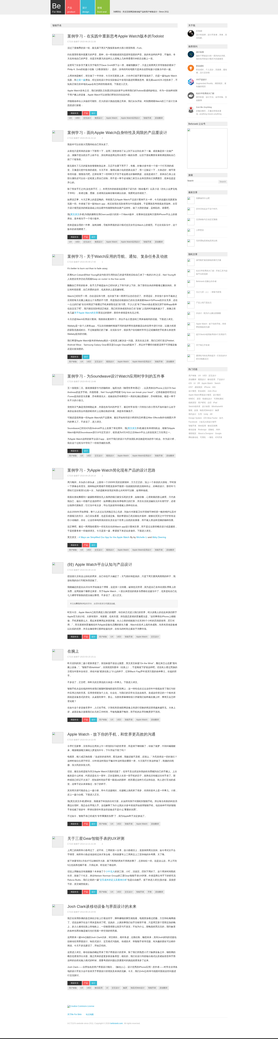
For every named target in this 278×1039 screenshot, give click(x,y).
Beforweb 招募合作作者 (206, 281)
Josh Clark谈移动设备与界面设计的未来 (102, 906)
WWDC (192, 399)
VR (198, 383)
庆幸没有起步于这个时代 (206, 209)
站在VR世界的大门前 (205, 93)
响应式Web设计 (137, 988)
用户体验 (73, 361)
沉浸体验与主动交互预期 (206, 219)
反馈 (196, 410)
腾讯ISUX (80, 603)
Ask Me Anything (204, 107)
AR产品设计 (201, 79)
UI (107, 988)
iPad (215, 402)
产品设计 (221, 379)
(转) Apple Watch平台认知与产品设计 (100, 564)
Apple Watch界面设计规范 (200, 395)
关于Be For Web (74, 1014)
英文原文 (74, 214)
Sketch (217, 383)
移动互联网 (212, 426)
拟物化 (211, 429)
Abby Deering (159, 537)
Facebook (193, 422)
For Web (56, 7)
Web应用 (202, 426)
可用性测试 (218, 399)
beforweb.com (116, 1023)
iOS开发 (218, 437)
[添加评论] (100, 42)
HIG (214, 387)
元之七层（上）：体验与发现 (208, 292)
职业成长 (200, 66)
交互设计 (87, 118)
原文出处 (111, 603)
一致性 (210, 437)
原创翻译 (159, 118)
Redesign (202, 429)
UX (70, 118)
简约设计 (192, 414)
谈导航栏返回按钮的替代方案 (208, 260)
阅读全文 (75, 113)
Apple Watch (111, 118)
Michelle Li (141, 537)
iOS (190, 383)
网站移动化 (193, 437)
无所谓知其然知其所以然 (206, 241)
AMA (218, 429)
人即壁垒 (200, 230)
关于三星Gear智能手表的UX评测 (96, 838)
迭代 (221, 418)
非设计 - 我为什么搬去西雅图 (208, 313)
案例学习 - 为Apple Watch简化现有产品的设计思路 (112, 470)
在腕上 (73, 651)
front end (102, 9)
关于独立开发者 (203, 345)
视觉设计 (98, 118)
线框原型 (192, 402)
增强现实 (192, 433)
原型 (199, 399)
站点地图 (90, 1014)
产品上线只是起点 (204, 302)
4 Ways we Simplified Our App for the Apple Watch (104, 537)
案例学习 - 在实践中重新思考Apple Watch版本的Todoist (116, 36)
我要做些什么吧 (203, 198)
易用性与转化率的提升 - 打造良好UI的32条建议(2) (211, 357)
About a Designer (205, 433)
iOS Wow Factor (211, 418)
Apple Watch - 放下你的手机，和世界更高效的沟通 (112, 734)
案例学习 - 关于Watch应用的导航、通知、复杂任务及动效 (118, 256)
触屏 (125, 988)
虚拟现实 (198, 387)
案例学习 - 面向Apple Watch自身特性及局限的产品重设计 (117, 132)
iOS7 (191, 387)
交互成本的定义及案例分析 (113, 880)
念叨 (209, 402)
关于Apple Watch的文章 (86, 312)
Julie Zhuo (212, 391)
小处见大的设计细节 (207, 422)
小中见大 (110, 871)
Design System (195, 418)
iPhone (207, 387)
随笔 (190, 410)
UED (77, 118)
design (85, 9)
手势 (150, 892)
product (71, 9)
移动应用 (98, 988)
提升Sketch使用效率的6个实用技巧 (211, 334)
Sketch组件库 (194, 406)
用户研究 (202, 402)
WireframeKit (217, 406)
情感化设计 (207, 399)
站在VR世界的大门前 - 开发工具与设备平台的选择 (211, 272)
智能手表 (147, 118)
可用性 (203, 437)
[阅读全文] (57, 39)
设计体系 (200, 52)
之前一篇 (80, 80)
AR (211, 414)
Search (190, 181)
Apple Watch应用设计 (130, 118)
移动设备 (192, 429)
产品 (86, 113)
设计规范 (192, 391)
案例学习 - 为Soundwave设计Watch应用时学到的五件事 (116, 376)
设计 (93, 113)
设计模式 (217, 395)
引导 (200, 414)
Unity (206, 414)
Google (218, 433)
